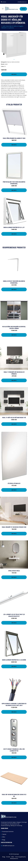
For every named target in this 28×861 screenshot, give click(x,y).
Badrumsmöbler (16, 62)
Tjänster (4, 834)
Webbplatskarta (14, 858)
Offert (23, 8)
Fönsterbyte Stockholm (7, 831)
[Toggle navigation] (2, 8)
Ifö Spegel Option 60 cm (14, 483)
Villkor (12, 857)
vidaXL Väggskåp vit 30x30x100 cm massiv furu (14, 527)
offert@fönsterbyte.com (22, 1)
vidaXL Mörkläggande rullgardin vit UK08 (14, 138)
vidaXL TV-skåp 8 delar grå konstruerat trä (14, 417)
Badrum (9, 62)
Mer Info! (14, 74)
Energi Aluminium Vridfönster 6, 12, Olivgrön (14, 660)
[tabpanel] (14, 45)
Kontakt (8, 857)
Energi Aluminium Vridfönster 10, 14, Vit (14, 227)
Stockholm (4, 1)
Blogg (3, 839)
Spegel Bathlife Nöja (14, 571)
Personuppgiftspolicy (20, 857)
